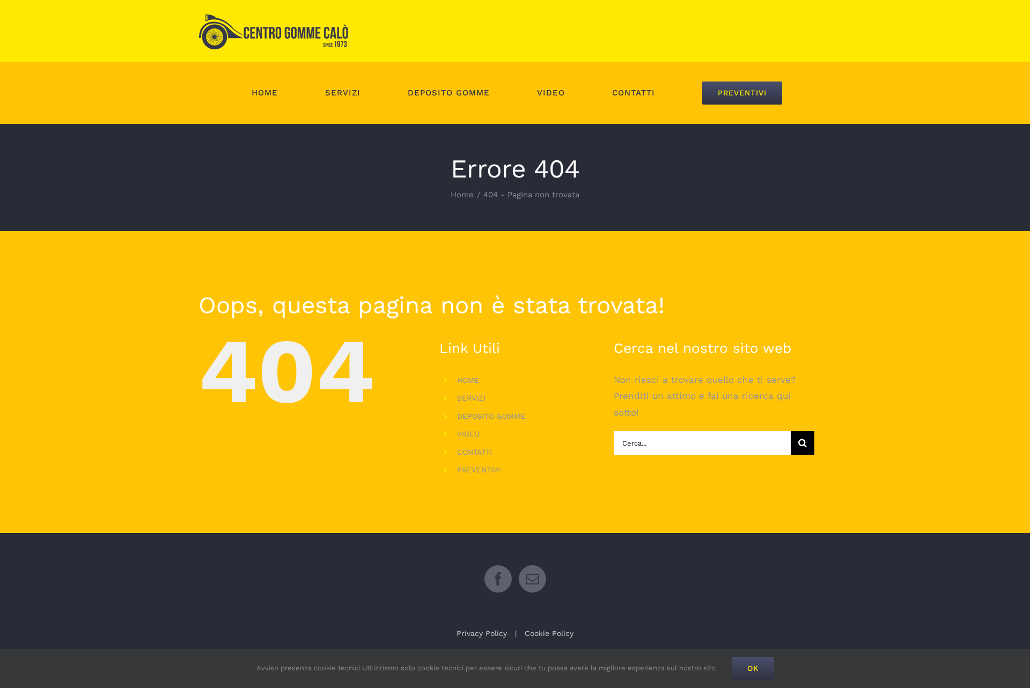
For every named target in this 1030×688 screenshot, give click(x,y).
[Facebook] (498, 579)
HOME (468, 380)
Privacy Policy (482, 633)
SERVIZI (471, 398)
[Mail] (532, 579)
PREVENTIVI (478, 469)
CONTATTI (474, 452)
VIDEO (468, 434)
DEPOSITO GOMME (491, 416)
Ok (753, 668)
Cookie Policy (549, 633)
